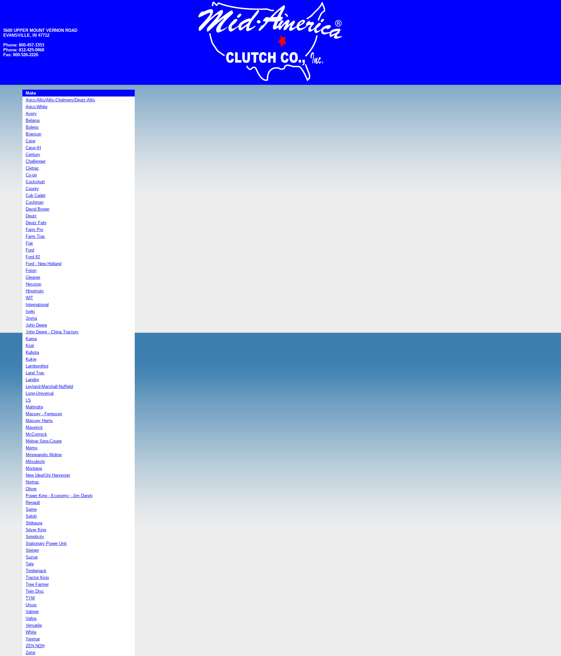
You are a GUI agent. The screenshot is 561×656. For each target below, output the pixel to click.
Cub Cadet (35, 195)
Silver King (36, 529)
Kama (31, 338)
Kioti (30, 345)
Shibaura (34, 523)
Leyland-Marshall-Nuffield (49, 386)
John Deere (36, 325)
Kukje (31, 359)
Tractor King (37, 577)
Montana (34, 468)
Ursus (31, 604)
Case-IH (33, 147)
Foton (31, 270)
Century (33, 154)
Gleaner (33, 277)
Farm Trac (35, 236)
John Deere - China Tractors (52, 331)
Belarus (33, 120)
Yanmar (33, 639)
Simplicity (35, 536)
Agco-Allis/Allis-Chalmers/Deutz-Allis (60, 99)
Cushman (35, 202)
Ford (30, 250)
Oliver (31, 488)
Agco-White (36, 106)
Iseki (30, 311)
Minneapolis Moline (44, 454)
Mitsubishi (35, 461)
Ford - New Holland (43, 263)
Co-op (31, 175)
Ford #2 (33, 256)
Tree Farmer (37, 584)
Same (31, 509)
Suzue (32, 557)
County (32, 188)
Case (30, 140)
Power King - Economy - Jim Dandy (59, 495)
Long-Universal (40, 393)
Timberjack (36, 570)
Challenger (35, 161)
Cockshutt (35, 181)
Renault (33, 502)
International (37, 304)
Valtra (31, 618)
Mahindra (34, 407)
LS (28, 400)
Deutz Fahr (36, 222)
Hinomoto (35, 291)
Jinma (31, 318)
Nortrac (32, 482)
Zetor (30, 652)
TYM (30, 598)
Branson (33, 134)
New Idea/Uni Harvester (48, 475)
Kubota (32, 352)
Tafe (30, 563)
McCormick (36, 434)
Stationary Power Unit (46, 543)
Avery (31, 113)
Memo (31, 447)
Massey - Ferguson (44, 413)
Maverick (34, 427)
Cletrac (32, 168)
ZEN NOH (35, 645)
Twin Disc (35, 591)
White (31, 632)
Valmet (32, 611)
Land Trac (35, 372)
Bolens (32, 127)
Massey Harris (39, 420)
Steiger (32, 550)
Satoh (31, 516)
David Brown (37, 209)
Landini (32, 379)
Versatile (34, 625)
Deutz (31, 215)
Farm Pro (34, 229)
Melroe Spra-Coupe (44, 441)
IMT (29, 297)
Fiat (29, 243)
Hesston (33, 284)
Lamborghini (37, 366)
